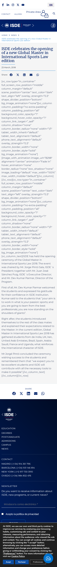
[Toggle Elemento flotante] (48, 558)
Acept (8, 562)
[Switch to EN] (51, 5)
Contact (6, 14)
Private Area (33, 11)
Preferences (38, 562)
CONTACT (7, 459)
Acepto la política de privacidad (22, 514)
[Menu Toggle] (53, 25)
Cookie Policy (17, 556)
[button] (11, 74)
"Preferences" (9, 553)
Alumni (18, 14)
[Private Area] (44, 14)
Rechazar (22, 562)
